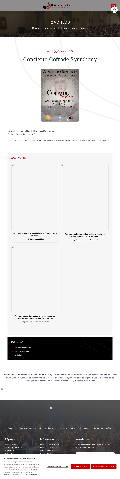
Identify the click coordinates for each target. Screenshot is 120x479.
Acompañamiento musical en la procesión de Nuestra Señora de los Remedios (85, 235)
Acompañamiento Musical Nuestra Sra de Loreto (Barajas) (35, 234)
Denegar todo (80, 467)
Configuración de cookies (57, 467)
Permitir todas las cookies (103, 466)
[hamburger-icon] (113, 6)
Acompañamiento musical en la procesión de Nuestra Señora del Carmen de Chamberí (35, 317)
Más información (31, 475)
